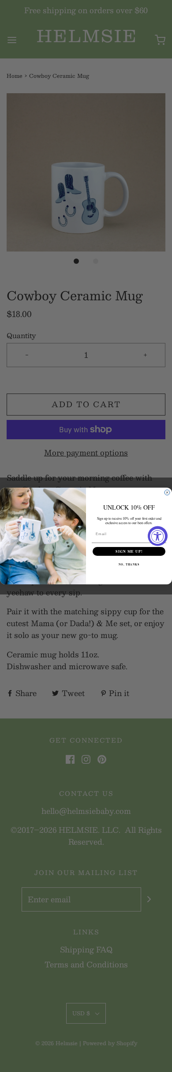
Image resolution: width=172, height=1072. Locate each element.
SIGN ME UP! (129, 551)
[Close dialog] (167, 492)
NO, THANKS (129, 565)
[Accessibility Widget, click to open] (158, 536)
